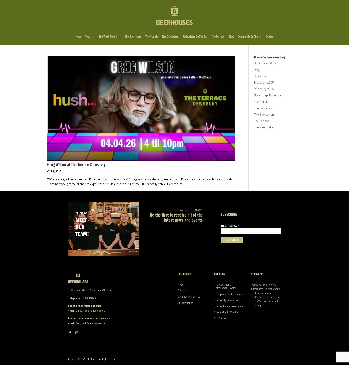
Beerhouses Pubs (265, 63)
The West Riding (108, 37)
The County (151, 37)
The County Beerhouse (226, 300)
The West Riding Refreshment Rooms (225, 286)
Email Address (230, 225)
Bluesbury (260, 76)
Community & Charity (250, 37)
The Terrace (218, 37)
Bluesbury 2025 (264, 82)
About (88, 37)
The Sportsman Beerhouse (228, 294)
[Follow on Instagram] (76, 332)
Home (78, 37)
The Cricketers (170, 37)
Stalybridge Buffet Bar (195, 37)
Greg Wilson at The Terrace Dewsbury (76, 164)
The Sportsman (133, 37)
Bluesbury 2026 (264, 89)
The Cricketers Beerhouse (228, 306)
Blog (231, 37)
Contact (270, 37)
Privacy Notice (185, 303)
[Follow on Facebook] (70, 332)
